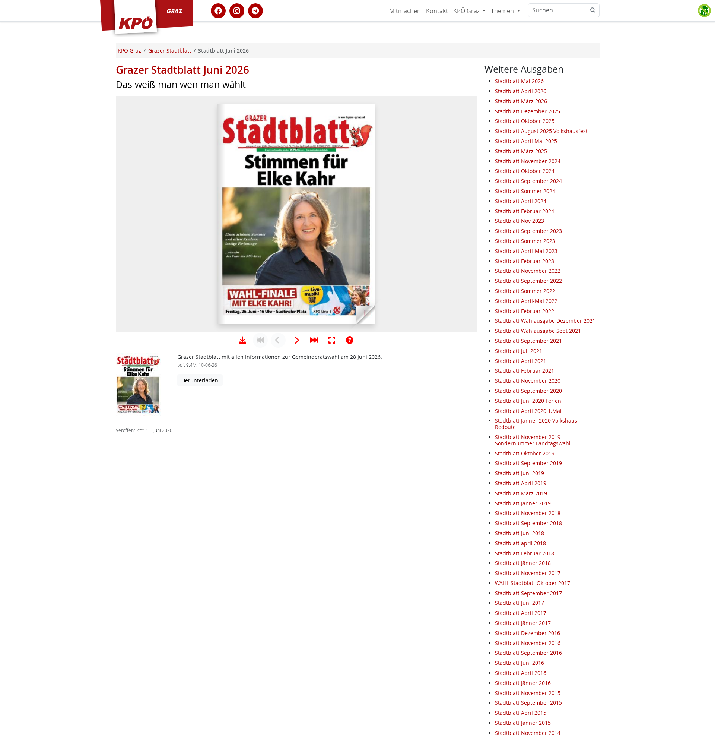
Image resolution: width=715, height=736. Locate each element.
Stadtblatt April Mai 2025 (526, 141)
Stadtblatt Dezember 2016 (527, 633)
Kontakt (437, 11)
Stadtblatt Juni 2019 (519, 473)
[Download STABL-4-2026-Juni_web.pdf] (242, 340)
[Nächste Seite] (296, 340)
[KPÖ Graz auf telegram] (255, 10)
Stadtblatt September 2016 (528, 653)
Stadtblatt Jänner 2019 (523, 503)
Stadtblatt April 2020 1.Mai (528, 410)
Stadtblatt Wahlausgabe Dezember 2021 (545, 321)
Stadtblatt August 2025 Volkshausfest (541, 131)
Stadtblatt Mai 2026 (519, 81)
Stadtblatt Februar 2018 (524, 553)
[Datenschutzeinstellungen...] (704, 11)
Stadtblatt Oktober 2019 (524, 453)
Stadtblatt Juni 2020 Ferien (528, 400)
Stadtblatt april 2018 (520, 543)
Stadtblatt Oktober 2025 (524, 121)
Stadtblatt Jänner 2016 (523, 682)
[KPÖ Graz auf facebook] (218, 10)
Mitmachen (405, 11)
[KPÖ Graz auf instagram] (237, 10)
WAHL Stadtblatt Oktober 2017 (532, 583)
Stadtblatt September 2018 (528, 523)
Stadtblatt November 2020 (527, 380)
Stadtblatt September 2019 (528, 463)
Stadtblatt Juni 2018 (519, 533)
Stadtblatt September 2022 (528, 280)
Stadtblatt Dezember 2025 (527, 111)
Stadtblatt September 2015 (528, 703)
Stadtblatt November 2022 (527, 271)
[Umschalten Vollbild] (331, 340)
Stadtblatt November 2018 (527, 513)
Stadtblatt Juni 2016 (519, 662)
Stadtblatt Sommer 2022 (525, 290)
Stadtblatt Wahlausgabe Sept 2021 (538, 330)
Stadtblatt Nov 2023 (519, 221)
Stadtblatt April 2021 (520, 360)
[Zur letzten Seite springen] (313, 340)
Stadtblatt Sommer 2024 (525, 191)
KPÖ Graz (467, 11)
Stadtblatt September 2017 (528, 593)
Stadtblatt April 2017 (520, 612)
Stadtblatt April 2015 (520, 712)
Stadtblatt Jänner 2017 (523, 622)
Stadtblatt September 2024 (528, 180)
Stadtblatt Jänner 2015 (523, 722)
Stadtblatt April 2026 (520, 91)
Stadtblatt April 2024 (520, 201)
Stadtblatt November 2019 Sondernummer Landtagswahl (533, 440)
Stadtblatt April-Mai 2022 (526, 300)
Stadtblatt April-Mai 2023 (526, 251)
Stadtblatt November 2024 (527, 161)
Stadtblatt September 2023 (528, 230)
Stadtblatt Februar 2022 (524, 311)
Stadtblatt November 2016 (527, 643)
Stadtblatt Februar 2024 (524, 211)
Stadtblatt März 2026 (521, 101)
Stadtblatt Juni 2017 (519, 603)
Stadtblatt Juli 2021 (518, 350)
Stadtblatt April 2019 (520, 483)
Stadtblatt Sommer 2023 (525, 240)
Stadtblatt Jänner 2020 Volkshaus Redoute (536, 423)
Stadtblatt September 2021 (528, 340)
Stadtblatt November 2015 (527, 692)
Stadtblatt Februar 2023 (524, 261)
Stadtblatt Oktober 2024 (524, 171)
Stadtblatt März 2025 (521, 151)
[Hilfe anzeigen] (349, 340)
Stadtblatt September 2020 (528, 390)
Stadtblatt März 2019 (521, 493)
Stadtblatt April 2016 (520, 672)
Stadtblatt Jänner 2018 (523, 562)
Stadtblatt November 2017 (527, 573)
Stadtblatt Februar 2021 (524, 371)
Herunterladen (199, 380)
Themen (503, 11)
